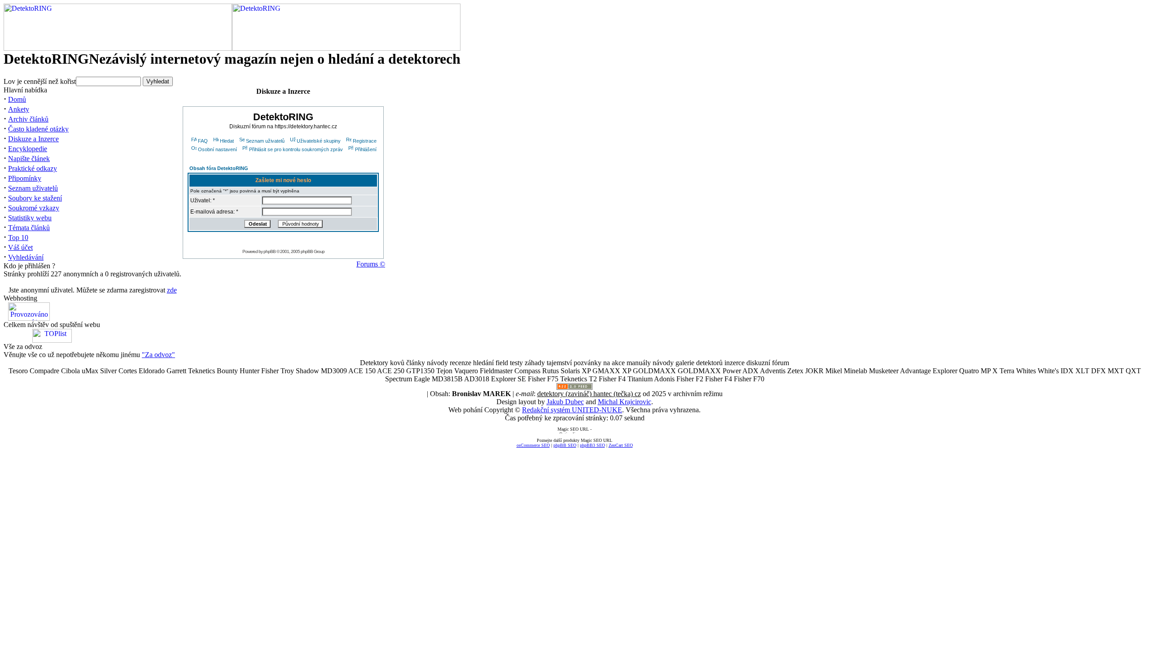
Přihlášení (366, 149)
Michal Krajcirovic (624, 402)
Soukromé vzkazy (33, 208)
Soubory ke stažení (35, 198)
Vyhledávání (26, 257)
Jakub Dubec (565, 402)
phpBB (269, 251)
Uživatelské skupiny (319, 141)
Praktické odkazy (32, 168)
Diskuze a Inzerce (33, 139)
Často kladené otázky (38, 129)
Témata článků (29, 227)
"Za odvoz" (158, 354)
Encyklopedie (27, 149)
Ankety (18, 109)
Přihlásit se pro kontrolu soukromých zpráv (296, 149)
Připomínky (24, 178)
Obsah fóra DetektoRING (218, 168)
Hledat (227, 141)
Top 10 (18, 237)
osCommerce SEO (533, 445)
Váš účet (20, 247)
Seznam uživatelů (33, 188)
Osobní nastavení (217, 149)
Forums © (370, 264)
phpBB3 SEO (592, 445)
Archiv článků (28, 119)
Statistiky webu (30, 218)
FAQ (203, 141)
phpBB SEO (564, 445)
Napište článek (29, 158)
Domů (17, 99)
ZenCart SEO (621, 445)
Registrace (365, 141)
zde (172, 290)
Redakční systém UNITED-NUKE (572, 410)
